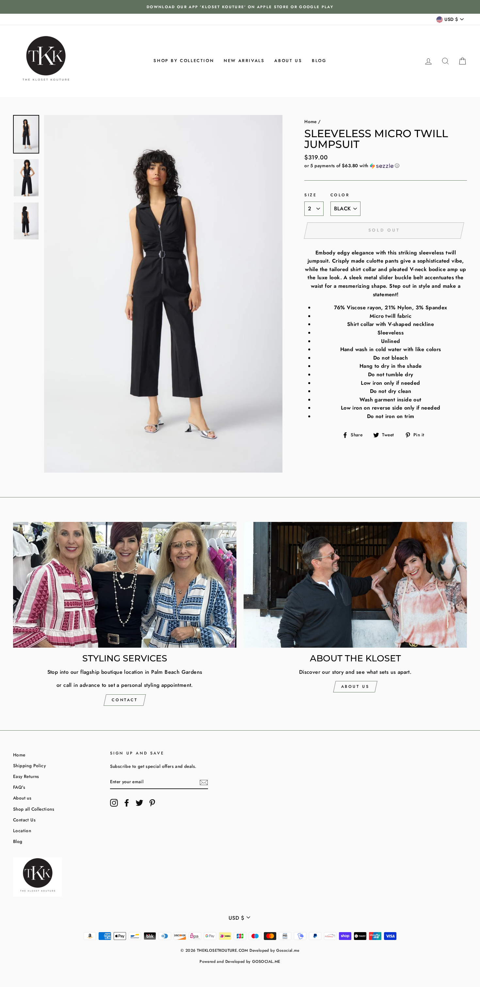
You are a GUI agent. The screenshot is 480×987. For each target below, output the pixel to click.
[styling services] (124, 585)
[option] (240, 6)
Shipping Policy (29, 765)
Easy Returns (26, 776)
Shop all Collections (33, 809)
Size (310, 195)
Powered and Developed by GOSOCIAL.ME (240, 961)
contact (124, 700)
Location (22, 830)
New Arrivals (244, 60)
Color (340, 195)
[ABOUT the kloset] (355, 585)
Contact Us (24, 820)
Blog (319, 60)
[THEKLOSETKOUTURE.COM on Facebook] (127, 803)
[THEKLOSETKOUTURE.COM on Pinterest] (152, 803)
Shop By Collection (183, 60)
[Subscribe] (204, 782)
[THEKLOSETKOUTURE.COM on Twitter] (139, 803)
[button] (385, 165)
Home (310, 121)
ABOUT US (355, 686)
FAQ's (19, 787)
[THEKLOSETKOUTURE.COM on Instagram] (114, 803)
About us (288, 60)
